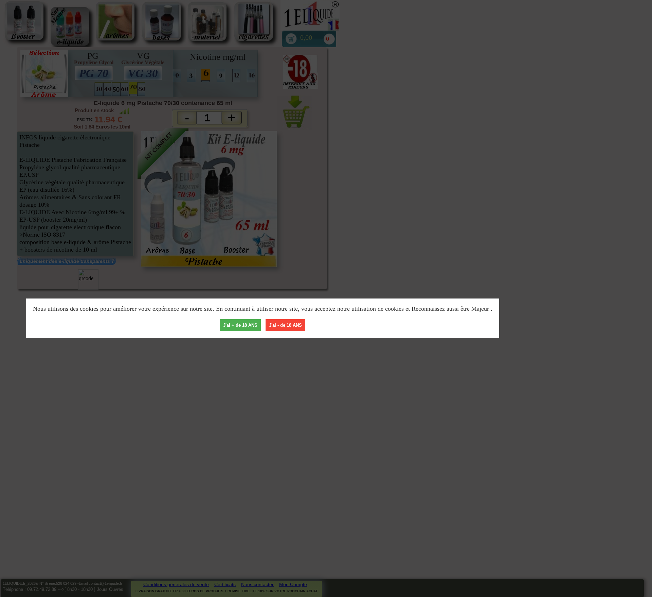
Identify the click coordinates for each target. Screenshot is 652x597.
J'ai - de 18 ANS (285, 325)
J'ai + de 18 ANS (240, 325)
